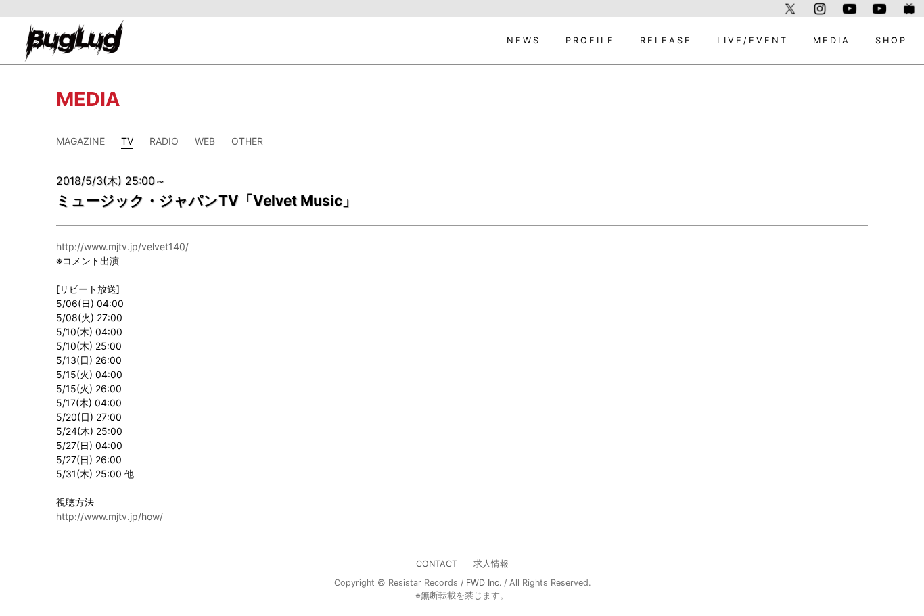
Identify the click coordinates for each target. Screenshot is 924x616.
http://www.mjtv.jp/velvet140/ (122, 246)
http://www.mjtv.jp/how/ (109, 516)
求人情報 (491, 564)
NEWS (523, 40)
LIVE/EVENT (752, 40)
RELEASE (666, 40)
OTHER (247, 141)
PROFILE (590, 40)
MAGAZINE (80, 141)
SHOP (891, 40)
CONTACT (436, 564)
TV (127, 141)
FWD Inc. (483, 582)
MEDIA (831, 40)
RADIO (164, 141)
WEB (205, 141)
